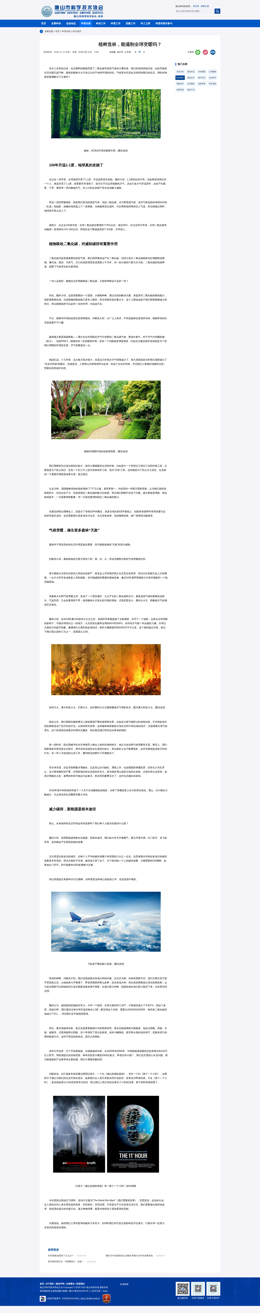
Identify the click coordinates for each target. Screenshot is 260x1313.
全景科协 (56, 23)
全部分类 (180, 72)
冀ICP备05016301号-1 (80, 1291)
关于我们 (50, 1284)
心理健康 (212, 72)
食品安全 (191, 78)
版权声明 (60, 1284)
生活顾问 (191, 84)
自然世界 (201, 84)
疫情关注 (191, 72)
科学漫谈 (212, 84)
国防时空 (180, 84)
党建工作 (130, 23)
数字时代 (201, 78)
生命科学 (212, 78)
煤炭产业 (191, 90)
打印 (121, 52)
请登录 (196, 6)
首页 (43, 23)
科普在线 (86, 23)
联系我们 (80, 1284)
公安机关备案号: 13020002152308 (62, 1298)
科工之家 (145, 23)
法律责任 (70, 1284)
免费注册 (205, 6)
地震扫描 (180, 90)
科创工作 (101, 23)
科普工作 (116, 23)
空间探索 (201, 72)
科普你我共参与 (164, 23)
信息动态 (71, 23)
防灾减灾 (77, 31)
